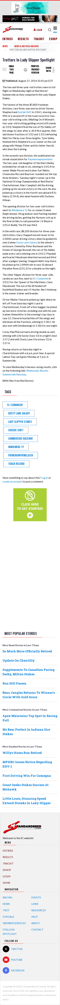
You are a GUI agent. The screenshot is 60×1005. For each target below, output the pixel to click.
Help (34, 916)
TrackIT (39, 39)
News (5, 46)
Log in (44, 477)
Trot (6, 910)
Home (6, 882)
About (35, 923)
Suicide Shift (25, 112)
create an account (12, 481)
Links (34, 903)
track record (16, 464)
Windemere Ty (20, 210)
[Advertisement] (30, 575)
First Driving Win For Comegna (26, 776)
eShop (53, 39)
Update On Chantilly (18, 660)
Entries (7, 39)
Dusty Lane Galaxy (26, 242)
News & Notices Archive (26, 46)
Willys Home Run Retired (22, 753)
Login (39, 29)
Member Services (14, 923)
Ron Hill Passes (14, 683)
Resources (38, 910)
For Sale (8, 916)
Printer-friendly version (35, 69)
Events (36, 897)
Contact (37, 929)
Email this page (11, 69)
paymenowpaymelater (20, 455)
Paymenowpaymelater (40, 159)
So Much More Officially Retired (27, 651)
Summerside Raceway (20, 438)
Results (23, 39)
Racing (7, 897)
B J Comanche (40, 278)
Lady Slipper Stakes (20, 422)
